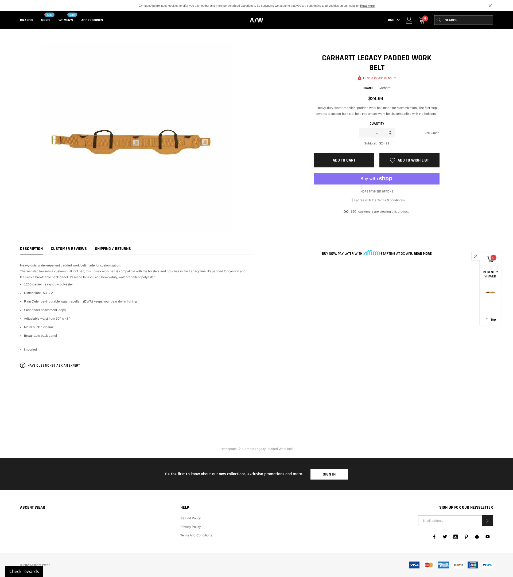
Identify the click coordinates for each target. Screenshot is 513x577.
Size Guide (431, 133)
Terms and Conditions (196, 535)
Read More (423, 253)
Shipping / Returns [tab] (113, 249)
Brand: (368, 88)
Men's (45, 20)
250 (353, 211)
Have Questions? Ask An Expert (53, 365)
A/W (256, 20)
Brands (26, 20)
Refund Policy (190, 518)
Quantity (377, 123)
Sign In (329, 474)
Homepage (228, 449)
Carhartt (384, 88)
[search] (439, 20)
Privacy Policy (190, 527)
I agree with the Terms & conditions (379, 200)
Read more (367, 5)
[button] (487, 520)
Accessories (92, 20)
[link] (409, 20)
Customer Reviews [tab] (69, 249)
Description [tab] (31, 249)
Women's (66, 20)
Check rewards (24, 571)
